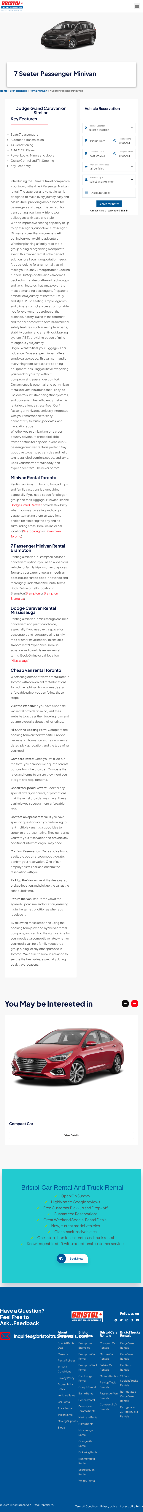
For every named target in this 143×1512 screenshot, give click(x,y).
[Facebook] (116, 1320)
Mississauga (20, 660)
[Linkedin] (132, 1320)
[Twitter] (121, 1320)
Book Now (76, 1258)
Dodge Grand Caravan (26, 505)
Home (3, 90)
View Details (71, 1135)
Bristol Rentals (18, 90)
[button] (137, 6)
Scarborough (32, 531)
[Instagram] (126, 1320)
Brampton (33, 593)
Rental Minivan (38, 90)
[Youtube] (137, 1320)
